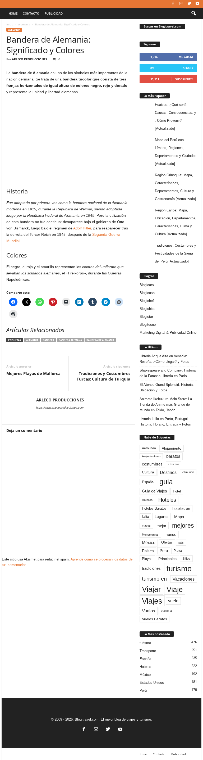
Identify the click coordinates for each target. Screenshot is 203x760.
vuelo (173, 601)
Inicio (9, 24)
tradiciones (151, 568)
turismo (179, 568)
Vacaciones (184, 579)
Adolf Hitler (82, 228)
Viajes (152, 600)
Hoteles (167, 500)
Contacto (31, 13)
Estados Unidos (152, 683)
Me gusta (186, 57)
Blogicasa (147, 293)
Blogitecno (148, 325)
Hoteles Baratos (154, 508)
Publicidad (54, 13)
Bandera (48, 340)
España (148, 482)
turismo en (154, 579)
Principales (167, 559)
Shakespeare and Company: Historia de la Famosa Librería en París (168, 373)
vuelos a (166, 610)
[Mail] (181, 4)
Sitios (186, 558)
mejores (183, 525)
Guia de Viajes (154, 491)
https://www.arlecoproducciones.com (60, 407)
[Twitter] (189, 4)
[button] (193, 13)
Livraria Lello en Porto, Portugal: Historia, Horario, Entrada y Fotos (165, 421)
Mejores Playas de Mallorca (33, 373)
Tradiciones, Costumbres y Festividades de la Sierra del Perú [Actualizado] (175, 253)
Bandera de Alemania (100, 340)
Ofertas (167, 542)
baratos (173, 456)
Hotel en (147, 499)
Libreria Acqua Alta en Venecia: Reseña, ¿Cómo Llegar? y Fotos (164, 359)
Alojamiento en (151, 456)
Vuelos (148, 610)
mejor (161, 525)
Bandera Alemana (70, 340)
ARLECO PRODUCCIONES (29, 59)
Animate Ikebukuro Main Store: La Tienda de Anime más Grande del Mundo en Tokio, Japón (166, 404)
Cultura (148, 472)
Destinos (168, 472)
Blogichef (147, 301)
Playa (178, 551)
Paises (148, 551)
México (148, 542)
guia (166, 482)
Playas (147, 559)
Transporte (148, 651)
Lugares (161, 516)
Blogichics (147, 309)
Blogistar (146, 317)
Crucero (173, 464)
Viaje (175, 589)
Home (13, 13)
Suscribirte (184, 79)
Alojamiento (171, 448)
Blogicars (147, 285)
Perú (143, 691)
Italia (145, 516)
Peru (164, 551)
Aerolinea (149, 448)
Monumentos (150, 534)
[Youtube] (197, 4)
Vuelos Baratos (154, 619)
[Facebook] (173, 4)
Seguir (188, 68)
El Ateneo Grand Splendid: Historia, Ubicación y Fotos (167, 387)
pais (181, 542)
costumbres (152, 464)
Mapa (179, 516)
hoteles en (181, 508)
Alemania (24, 24)
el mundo (188, 472)
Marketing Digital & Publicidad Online (168, 332)
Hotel (177, 491)
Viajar (151, 589)
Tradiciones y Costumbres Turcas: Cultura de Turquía (103, 376)
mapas (146, 525)
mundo (170, 534)
